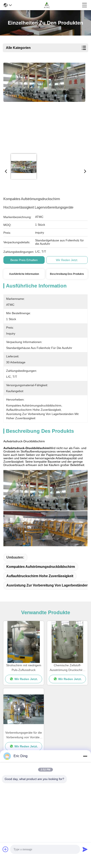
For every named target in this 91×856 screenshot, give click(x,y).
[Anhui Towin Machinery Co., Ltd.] (47, 5)
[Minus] (85, 756)
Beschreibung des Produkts (67, 273)
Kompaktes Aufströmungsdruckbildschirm (40, 566)
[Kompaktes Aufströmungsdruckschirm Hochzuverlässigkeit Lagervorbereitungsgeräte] (44, 106)
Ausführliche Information (24, 273)
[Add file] (5, 849)
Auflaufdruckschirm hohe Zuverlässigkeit (39, 576)
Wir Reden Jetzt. (67, 260)
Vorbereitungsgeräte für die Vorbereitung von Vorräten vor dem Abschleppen (23, 735)
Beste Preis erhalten (24, 260)
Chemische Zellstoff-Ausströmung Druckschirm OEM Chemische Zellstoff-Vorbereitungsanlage (67, 668)
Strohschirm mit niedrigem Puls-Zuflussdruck (23, 668)
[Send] (85, 849)
